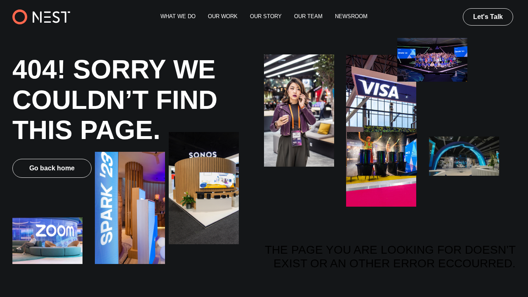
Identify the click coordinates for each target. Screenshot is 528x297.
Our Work (223, 16)
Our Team (308, 16)
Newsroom (351, 16)
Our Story (266, 16)
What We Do (178, 16)
